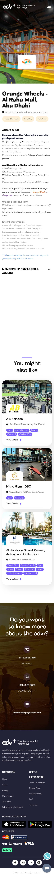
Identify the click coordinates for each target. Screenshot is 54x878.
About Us (33, 805)
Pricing (5, 790)
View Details (12, 440)
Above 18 (11, 434)
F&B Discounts (14, 573)
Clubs (4, 785)
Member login (7, 796)
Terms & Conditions (37, 783)
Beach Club (12, 565)
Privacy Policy (34, 788)
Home (4, 779)
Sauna (34, 430)
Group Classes (21, 430)
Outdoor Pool (25, 434)
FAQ (31, 799)
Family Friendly (28, 565)
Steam (19, 569)
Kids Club (29, 569)
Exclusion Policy (35, 794)
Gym (9, 430)
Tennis (10, 569)
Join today (6, 801)
